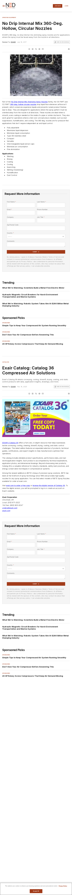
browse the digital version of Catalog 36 (49, 486)
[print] (69, 49)
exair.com (6, 511)
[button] (3, 6)
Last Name (41, 202)
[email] (43, 49)
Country (10, 233)
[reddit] (39, 49)
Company (10, 217)
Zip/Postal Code (12, 225)
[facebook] (29, 49)
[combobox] (36, 236)
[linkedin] (33, 49)
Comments (10, 241)
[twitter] (36, 49)
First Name (11, 202)
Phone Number (42, 209)
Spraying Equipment (9, 17)
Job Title (41, 217)
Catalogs (5, 362)
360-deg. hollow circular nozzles (23, 104)
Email (9, 209)
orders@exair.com (9, 508)
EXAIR (13, 42)
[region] (36, 889)
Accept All (36, 891)
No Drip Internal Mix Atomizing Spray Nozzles (29, 102)
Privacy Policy (63, 886)
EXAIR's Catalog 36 (10, 443)
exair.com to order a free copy (18, 486)
